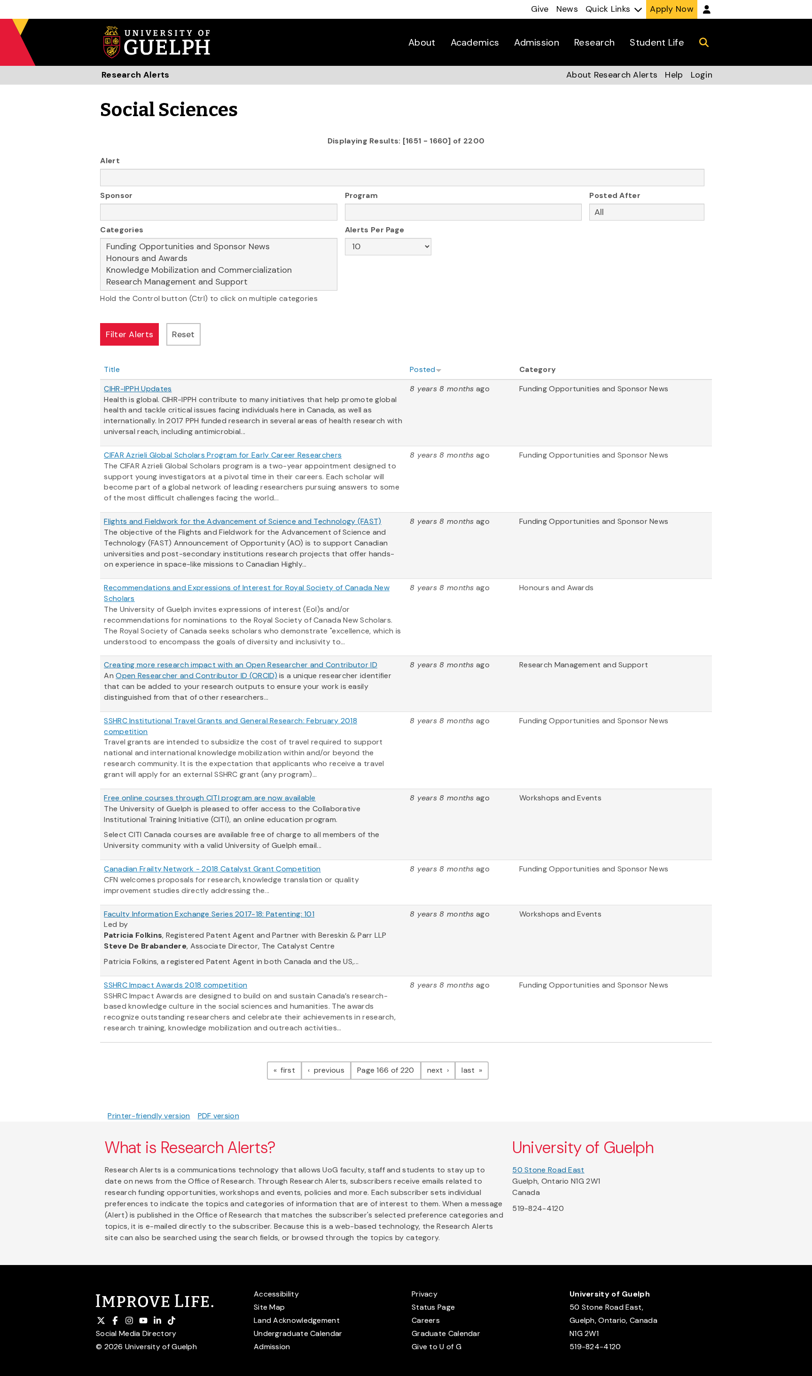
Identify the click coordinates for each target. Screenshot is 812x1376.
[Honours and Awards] (218, 258)
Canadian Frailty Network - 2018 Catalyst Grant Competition (212, 869)
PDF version (218, 1116)
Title (112, 369)
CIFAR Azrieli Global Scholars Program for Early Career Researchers (223, 455)
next (441, 1070)
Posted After (614, 195)
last (475, 1070)
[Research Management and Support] (218, 282)
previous (331, 1070)
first (290, 1070)
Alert (110, 161)
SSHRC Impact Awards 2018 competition (175, 985)
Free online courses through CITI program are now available (209, 798)
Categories (121, 230)
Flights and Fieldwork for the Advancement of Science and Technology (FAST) (242, 521)
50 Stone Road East (548, 1170)
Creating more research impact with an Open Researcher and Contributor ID (240, 665)
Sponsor (116, 195)
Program (361, 195)
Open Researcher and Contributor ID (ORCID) (196, 675)
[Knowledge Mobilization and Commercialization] (218, 270)
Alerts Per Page (375, 230)
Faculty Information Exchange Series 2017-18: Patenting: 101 (209, 914)
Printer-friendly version (149, 1116)
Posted (423, 369)
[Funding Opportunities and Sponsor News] (218, 247)
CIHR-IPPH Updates (138, 389)
